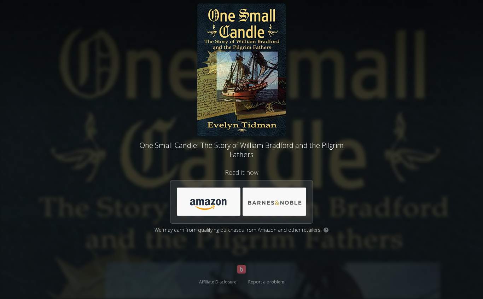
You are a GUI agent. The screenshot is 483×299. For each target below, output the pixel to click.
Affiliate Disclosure (218, 282)
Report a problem (266, 282)
